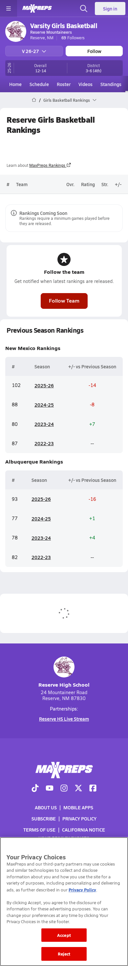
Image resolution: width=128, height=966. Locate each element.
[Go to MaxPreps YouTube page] (49, 788)
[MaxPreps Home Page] (34, 100)
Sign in (110, 8)
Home (15, 84)
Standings (110, 84)
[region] (64, 901)
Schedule (39, 84)
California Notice (83, 829)
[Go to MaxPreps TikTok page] (35, 788)
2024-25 (44, 404)
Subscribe (44, 818)
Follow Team (64, 300)
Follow (94, 51)
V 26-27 (30, 51)
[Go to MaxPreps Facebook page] (93, 788)
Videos (85, 84)
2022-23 (44, 443)
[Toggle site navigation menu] (8, 8)
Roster (64, 84)
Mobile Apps (78, 807)
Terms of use (39, 829)
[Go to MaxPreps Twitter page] (78, 788)
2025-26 (44, 385)
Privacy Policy (79, 818)
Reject (64, 954)
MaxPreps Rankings (47, 165)
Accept (64, 935)
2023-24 (44, 424)
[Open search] (83, 8)
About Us (46, 807)
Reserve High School (64, 684)
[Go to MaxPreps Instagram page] (64, 788)
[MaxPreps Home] (37, 8)
